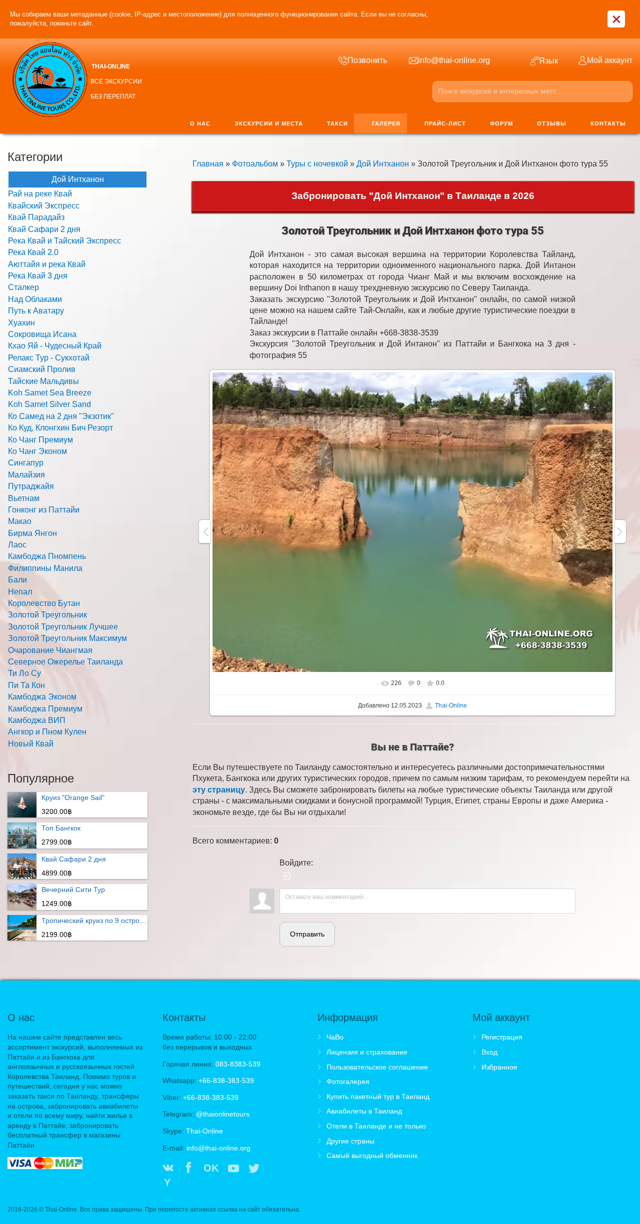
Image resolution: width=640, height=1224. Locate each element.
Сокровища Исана (42, 334)
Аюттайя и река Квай (47, 264)
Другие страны (350, 1141)
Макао (20, 521)
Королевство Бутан (44, 603)
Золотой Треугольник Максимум (67, 638)
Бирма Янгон (32, 533)
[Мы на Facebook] (188, 1169)
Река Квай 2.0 (33, 252)
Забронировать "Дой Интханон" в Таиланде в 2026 (413, 195)
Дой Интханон (382, 164)
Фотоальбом (255, 164)
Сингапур (26, 462)
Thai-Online (451, 705)
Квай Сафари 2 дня (44, 229)
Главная (208, 164)
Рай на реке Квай (40, 194)
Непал (20, 592)
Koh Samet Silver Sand (49, 404)
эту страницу (218, 790)
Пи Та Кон (26, 685)
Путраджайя (31, 486)
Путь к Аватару (36, 310)
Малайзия (26, 474)
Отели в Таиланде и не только (376, 1126)
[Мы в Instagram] (274, 1169)
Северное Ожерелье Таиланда (65, 662)
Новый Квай (31, 744)
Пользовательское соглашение (377, 1067)
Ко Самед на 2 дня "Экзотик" (61, 416)
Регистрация (502, 1037)
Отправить (307, 934)
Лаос (17, 544)
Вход (490, 1052)
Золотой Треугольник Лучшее (63, 626)
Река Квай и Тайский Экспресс (64, 240)
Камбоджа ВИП (37, 720)
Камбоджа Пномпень (47, 556)
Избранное (500, 1067)
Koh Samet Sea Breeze (50, 392)
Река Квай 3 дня (38, 276)
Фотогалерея (348, 1082)
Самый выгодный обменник (372, 1156)
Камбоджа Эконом (42, 696)
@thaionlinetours (223, 1114)
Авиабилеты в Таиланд (364, 1111)
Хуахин (21, 322)
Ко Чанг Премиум (40, 440)
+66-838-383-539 (226, 1080)
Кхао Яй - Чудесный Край (55, 346)
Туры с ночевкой (317, 164)
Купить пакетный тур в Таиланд (378, 1096)
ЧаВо (335, 1037)
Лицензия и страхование (367, 1052)
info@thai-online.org (218, 1148)
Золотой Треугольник (47, 614)
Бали (17, 580)
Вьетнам (24, 498)
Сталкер (23, 287)
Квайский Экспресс (44, 206)
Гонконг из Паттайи (44, 510)
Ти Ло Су (24, 673)
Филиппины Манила (45, 568)
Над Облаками (35, 299)
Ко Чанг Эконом (37, 451)
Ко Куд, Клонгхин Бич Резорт (60, 428)
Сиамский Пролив (42, 369)
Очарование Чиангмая (50, 650)
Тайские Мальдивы (43, 381)
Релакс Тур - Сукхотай (49, 358)
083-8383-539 (238, 1064)
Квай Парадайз (36, 217)
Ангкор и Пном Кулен (47, 732)
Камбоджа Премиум (45, 708)
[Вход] (287, 876)
